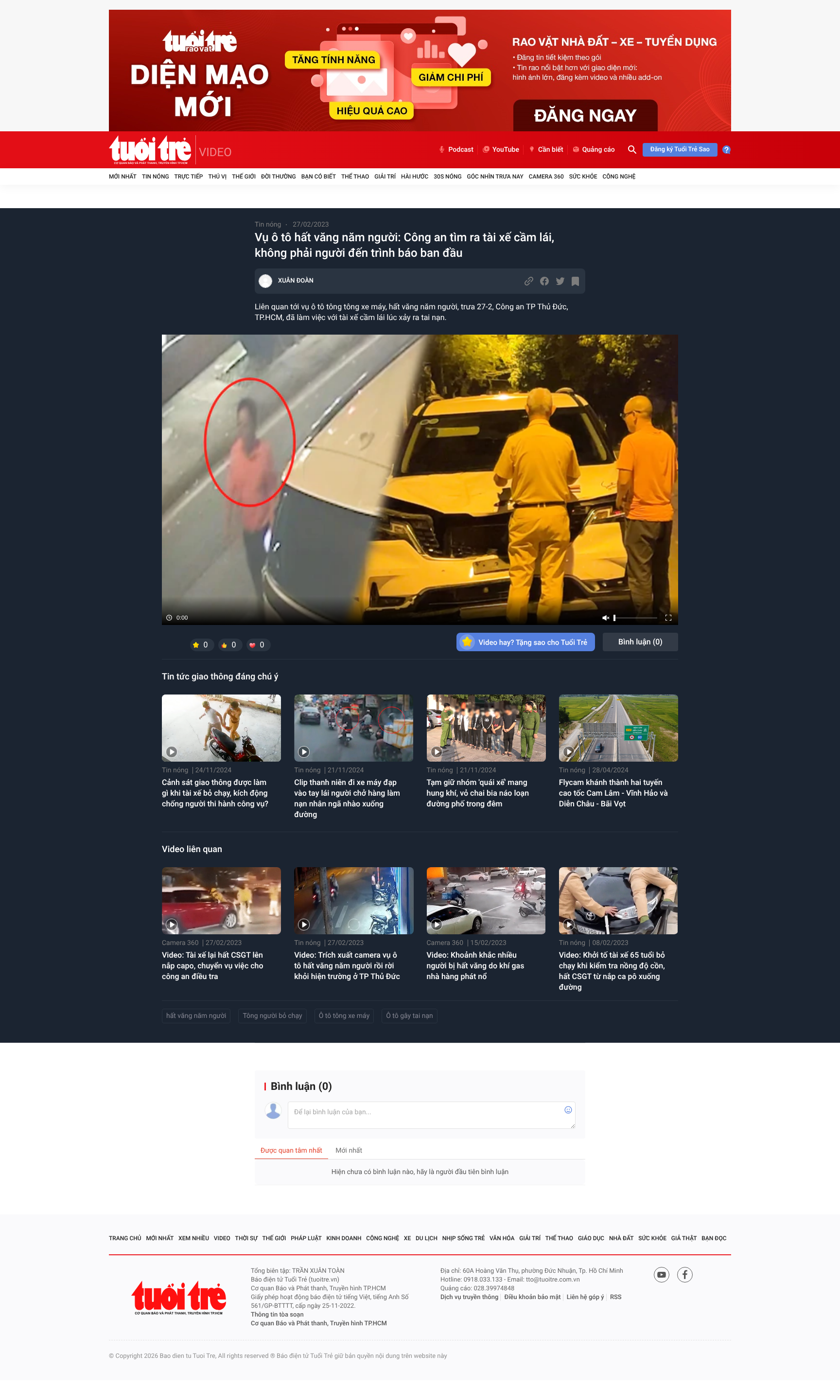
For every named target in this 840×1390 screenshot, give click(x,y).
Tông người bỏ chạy (272, 1016)
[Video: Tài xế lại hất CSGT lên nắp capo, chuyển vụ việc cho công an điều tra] (221, 900)
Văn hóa (502, 1238)
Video (222, 1238)
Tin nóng (155, 176)
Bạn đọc (713, 1238)
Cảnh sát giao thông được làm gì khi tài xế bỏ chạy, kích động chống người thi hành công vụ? (215, 793)
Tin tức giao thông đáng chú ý (220, 677)
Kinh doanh (344, 1238)
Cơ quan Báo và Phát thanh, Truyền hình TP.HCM (319, 1323)
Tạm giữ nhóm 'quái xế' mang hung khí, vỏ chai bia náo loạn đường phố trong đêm (478, 793)
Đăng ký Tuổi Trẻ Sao (680, 149)
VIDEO (215, 152)
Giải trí (385, 176)
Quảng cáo (598, 150)
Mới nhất (123, 176)
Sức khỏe (583, 176)
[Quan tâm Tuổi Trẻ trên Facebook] (685, 1275)
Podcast (460, 150)
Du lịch (427, 1238)
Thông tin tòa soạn (277, 1315)
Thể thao (355, 176)
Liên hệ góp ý (585, 1297)
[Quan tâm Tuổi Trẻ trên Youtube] (661, 1275)
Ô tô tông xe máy (344, 1016)
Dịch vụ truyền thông (469, 1297)
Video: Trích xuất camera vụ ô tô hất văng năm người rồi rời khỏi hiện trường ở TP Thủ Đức (347, 965)
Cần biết (550, 150)
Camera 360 (546, 176)
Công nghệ (618, 176)
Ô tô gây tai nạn (409, 1016)
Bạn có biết (318, 176)
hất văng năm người (196, 1016)
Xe (407, 1238)
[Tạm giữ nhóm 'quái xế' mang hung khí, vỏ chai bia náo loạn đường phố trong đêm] (486, 728)
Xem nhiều (193, 1238)
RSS (616, 1297)
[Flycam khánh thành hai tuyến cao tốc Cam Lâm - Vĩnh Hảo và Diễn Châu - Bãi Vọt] (618, 728)
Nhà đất (621, 1238)
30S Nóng (447, 176)
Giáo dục (591, 1238)
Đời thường (278, 176)
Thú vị (217, 176)
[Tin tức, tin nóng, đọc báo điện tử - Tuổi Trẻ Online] (152, 149)
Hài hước (414, 176)
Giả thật (684, 1238)
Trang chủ (125, 1238)
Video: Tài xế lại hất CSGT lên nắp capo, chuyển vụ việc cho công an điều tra (212, 965)
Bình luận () (640, 641)
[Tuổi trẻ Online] (179, 1298)
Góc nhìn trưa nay (495, 176)
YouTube (505, 150)
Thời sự (246, 1238)
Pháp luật (306, 1238)
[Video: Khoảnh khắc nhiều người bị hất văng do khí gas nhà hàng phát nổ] (486, 900)
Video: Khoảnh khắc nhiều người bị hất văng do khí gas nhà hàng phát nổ (476, 965)
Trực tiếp (189, 176)
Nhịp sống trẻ (463, 1238)
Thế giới (244, 176)
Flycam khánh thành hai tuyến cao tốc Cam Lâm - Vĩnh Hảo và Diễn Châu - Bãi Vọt (613, 793)
